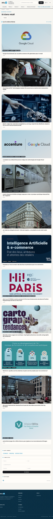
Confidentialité (44, 516)
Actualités (5, 6)
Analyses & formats (31, 6)
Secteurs (16, 6)
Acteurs (22, 6)
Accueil (3, 9)
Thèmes (10, 6)
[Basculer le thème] (50, 2)
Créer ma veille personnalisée (44, 6)
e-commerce (5, 453)
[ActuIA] (4, 3)
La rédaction (20, 507)
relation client (18, 453)
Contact (19, 509)
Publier (41, 2)
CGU (49, 516)
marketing (12, 453)
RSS (52, 516)
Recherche (39, 495)
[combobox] (29, 2)
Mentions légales (21, 511)
